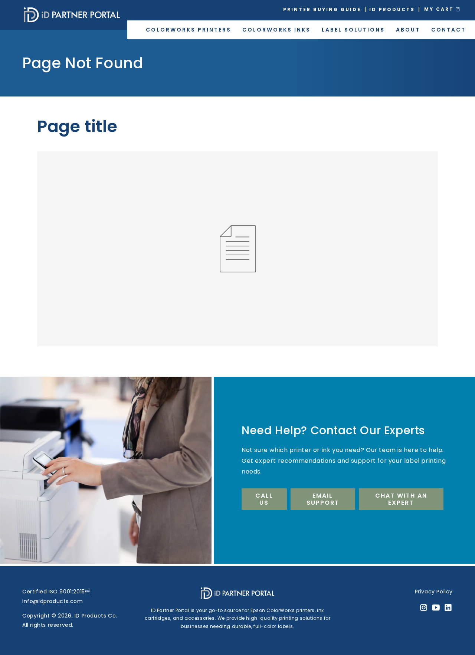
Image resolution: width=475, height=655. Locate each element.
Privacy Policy (434, 591)
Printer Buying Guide (322, 9)
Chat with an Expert (401, 499)
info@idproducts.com (52, 601)
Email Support (323, 499)
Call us (264, 499)
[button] (447, 9)
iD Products (392, 9)
